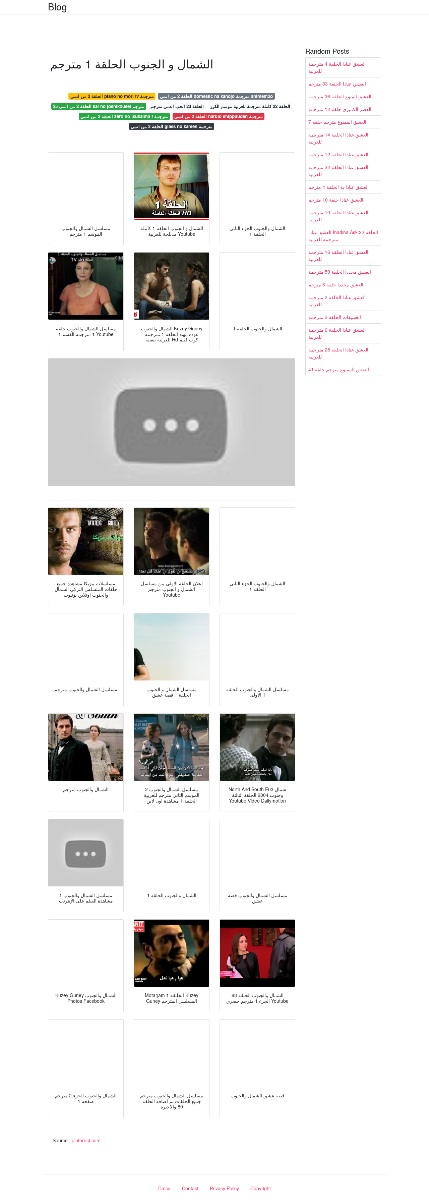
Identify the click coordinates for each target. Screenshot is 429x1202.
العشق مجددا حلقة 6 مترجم (335, 284)
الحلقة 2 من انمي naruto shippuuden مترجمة (218, 116)
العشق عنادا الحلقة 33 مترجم (337, 83)
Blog (57, 6)
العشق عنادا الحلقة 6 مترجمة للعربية (337, 333)
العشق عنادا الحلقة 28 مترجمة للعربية (338, 353)
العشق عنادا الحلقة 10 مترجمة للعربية (338, 216)
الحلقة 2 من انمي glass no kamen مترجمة (171, 126)
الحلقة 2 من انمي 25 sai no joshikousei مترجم (98, 106)
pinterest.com (86, 1140)
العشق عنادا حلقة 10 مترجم (335, 199)
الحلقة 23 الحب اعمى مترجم (177, 106)
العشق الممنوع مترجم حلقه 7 (337, 121)
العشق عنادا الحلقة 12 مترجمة (338, 154)
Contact (190, 1188)
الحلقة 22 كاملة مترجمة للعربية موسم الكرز (250, 106)
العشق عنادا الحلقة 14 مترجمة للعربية (338, 138)
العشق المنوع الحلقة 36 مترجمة (339, 96)
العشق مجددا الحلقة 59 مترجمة (339, 271)
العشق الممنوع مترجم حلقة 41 (338, 369)
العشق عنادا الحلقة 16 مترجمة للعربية (338, 255)
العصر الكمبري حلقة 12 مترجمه (339, 109)
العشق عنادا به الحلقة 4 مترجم (338, 186)
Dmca (164, 1188)
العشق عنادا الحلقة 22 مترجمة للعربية (338, 170)
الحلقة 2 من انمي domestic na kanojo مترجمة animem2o (216, 96)
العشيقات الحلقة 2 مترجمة (334, 317)
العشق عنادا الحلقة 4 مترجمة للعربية (337, 67)
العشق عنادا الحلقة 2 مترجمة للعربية (337, 301)
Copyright (260, 1188)
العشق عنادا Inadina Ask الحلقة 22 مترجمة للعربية (343, 235)
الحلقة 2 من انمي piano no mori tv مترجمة (112, 96)
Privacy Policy (224, 1188)
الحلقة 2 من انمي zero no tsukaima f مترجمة (124, 116)
